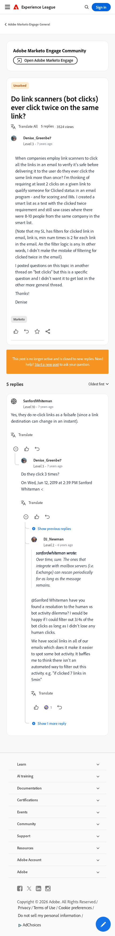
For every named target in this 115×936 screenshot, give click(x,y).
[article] (57, 425)
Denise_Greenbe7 (37, 138)
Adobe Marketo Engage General (29, 24)
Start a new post (47, 364)
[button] (28, 126)
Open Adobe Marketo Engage (48, 60)
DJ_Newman (54, 539)
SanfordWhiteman (37, 400)
